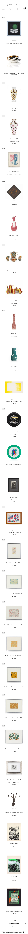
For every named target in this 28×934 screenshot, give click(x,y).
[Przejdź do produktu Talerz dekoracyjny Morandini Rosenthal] (14, 453)
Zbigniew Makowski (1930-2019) (15, 532)
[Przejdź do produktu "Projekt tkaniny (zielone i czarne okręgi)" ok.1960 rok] (14, 675)
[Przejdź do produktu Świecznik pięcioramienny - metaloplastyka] (14, 801)
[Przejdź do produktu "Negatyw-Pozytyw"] (14, 832)
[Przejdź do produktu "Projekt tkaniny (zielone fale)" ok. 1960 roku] (14, 644)
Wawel (15, 368)
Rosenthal (15, 467)
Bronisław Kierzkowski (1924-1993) (15, 43)
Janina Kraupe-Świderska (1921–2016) (15, 911)
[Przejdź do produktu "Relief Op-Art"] (14, 193)
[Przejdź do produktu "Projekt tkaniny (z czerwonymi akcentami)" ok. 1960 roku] (14, 613)
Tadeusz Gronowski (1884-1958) (15, 174)
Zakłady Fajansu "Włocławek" (15, 270)
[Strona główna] (14, 5)
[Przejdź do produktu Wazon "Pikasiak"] (14, 355)
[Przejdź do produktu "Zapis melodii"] (14, 897)
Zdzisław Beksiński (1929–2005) (15, 499)
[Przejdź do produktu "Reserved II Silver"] (14, 865)
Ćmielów (15, 75)
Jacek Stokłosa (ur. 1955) (15, 878)
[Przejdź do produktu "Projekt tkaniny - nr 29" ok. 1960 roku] (14, 551)
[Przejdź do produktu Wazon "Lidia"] (14, 322)
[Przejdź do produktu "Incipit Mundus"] (14, 518)
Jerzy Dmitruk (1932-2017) (15, 782)
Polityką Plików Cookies (5, 931)
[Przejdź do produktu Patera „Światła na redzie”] (14, 420)
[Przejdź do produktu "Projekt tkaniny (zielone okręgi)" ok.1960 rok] (14, 706)
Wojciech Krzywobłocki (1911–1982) (15, 846)
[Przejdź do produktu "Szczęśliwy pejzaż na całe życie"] (14, 768)
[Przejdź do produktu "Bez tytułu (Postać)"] (14, 486)
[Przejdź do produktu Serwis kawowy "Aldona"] (14, 289)
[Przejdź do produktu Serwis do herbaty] (14, 256)
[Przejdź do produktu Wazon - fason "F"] (14, 127)
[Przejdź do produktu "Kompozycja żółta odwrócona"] (14, 387)
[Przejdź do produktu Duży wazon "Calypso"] (14, 224)
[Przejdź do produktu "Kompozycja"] (14, 29)
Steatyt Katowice (15, 108)
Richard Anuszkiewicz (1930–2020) (15, 401)
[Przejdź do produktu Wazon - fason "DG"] (14, 94)
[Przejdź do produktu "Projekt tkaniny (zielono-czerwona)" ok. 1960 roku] (14, 737)
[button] (3, 9)
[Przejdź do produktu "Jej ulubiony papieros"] (14, 160)
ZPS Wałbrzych (15, 434)
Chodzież (15, 303)
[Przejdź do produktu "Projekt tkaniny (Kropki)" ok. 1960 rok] (14, 582)
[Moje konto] (17, 9)
